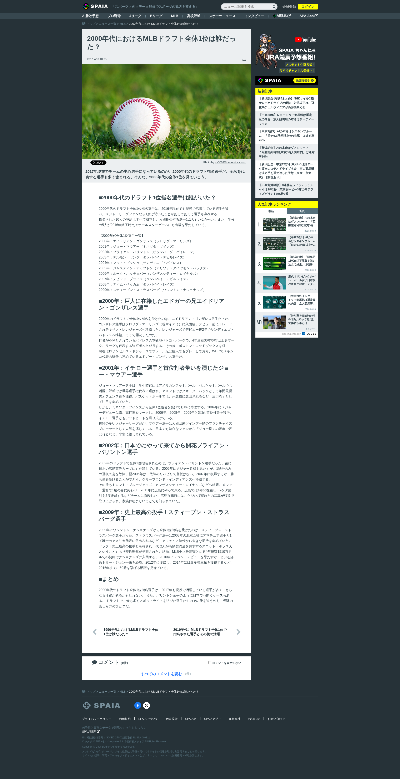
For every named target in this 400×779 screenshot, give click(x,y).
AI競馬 (284, 16)
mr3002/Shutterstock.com (230, 162)
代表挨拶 (172, 719)
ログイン (308, 6)
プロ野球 (114, 16)
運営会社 (234, 719)
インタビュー (254, 16)
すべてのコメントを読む (161, 674)
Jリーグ (135, 16)
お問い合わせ (276, 719)
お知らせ (254, 719)
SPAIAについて (148, 719)
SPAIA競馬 (91, 731)
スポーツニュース (222, 16)
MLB (174, 16)
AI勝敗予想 (90, 16)
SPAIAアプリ (212, 719)
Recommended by (291, 334)
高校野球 (193, 16)
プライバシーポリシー (96, 719)
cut (244, 59)
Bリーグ (156, 16)
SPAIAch (309, 16)
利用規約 (125, 719)
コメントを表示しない (226, 663)
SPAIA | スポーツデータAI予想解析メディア (120, 741)
